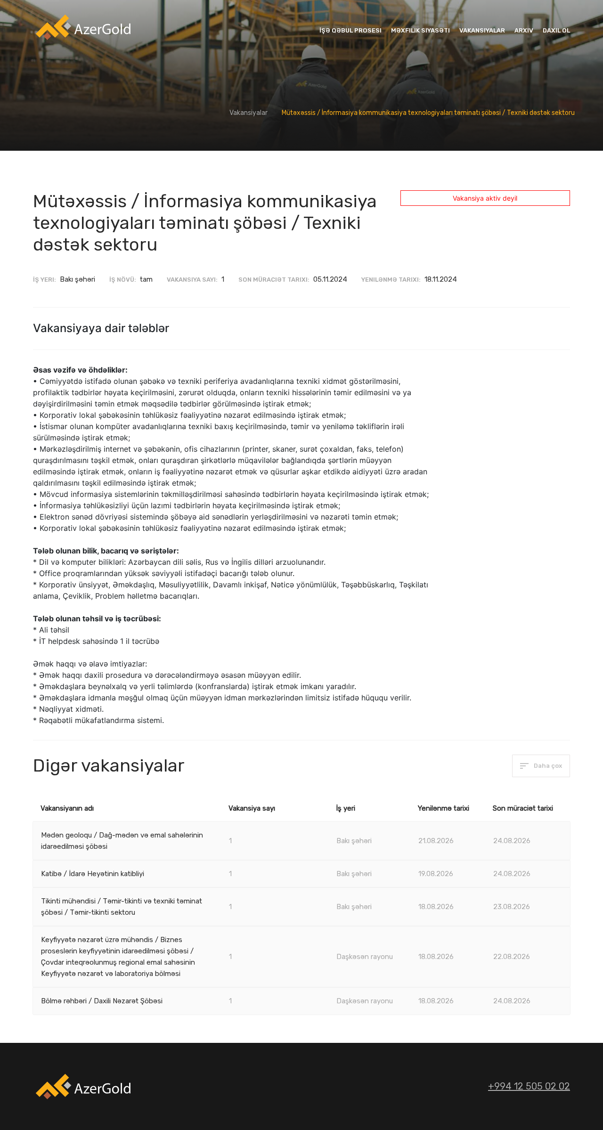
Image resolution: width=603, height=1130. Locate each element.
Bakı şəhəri (354, 841)
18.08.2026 (436, 906)
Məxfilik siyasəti (420, 30)
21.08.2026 (436, 841)
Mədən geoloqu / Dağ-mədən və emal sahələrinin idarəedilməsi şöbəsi (122, 841)
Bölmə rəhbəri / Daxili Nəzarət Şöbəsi (102, 1001)
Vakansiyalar (482, 30)
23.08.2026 (511, 906)
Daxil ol (556, 30)
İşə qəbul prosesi (350, 30)
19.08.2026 (435, 874)
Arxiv (523, 30)
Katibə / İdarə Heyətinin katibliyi (92, 874)
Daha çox (547, 765)
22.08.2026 (511, 956)
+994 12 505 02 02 (529, 1086)
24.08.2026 (511, 841)
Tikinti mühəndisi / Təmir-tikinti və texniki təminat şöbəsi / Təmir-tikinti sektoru (121, 907)
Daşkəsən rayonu (364, 956)
